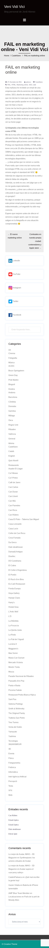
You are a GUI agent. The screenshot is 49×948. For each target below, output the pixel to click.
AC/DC (11, 366)
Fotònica (12, 767)
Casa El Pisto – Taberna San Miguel (23, 519)
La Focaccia (13, 626)
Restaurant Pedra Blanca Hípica (22, 695)
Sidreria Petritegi (15, 704)
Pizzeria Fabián (15, 690)
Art (9, 350)
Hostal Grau (13, 607)
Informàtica (13, 772)
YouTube (16, 274)
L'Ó (9, 616)
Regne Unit (13, 425)
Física (11, 758)
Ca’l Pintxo (13, 478)
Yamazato (12, 732)
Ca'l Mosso (13, 473)
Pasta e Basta (14, 686)
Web (10, 795)
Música (11, 363)
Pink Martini (13, 380)
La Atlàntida (13, 621)
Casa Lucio (13, 529)
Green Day (13, 375)
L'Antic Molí (13, 612)
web (34, 85)
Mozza (11, 672)
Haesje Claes (14, 598)
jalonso (28, 82)
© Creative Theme (9, 944)
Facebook (16, 315)
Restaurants (13, 465)
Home (6, 56)
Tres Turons (13, 722)
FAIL (9, 85)
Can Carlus (13, 487)
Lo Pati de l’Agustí (16, 639)
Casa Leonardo (15, 524)
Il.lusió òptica (13, 820)
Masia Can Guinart (16, 658)
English (11, 456)
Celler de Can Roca (16, 533)
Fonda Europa (14, 589)
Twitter (15, 301)
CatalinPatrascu (15, 877)
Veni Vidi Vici (14, 7)
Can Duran (13, 492)
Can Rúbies (13, 515)
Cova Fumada (14, 538)
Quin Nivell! (13, 461)
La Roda (12, 635)
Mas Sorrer (13, 653)
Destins (11, 389)
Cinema (11, 353)
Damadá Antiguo (15, 552)
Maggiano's (13, 649)
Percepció (12, 781)
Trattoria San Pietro (16, 718)
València (12, 434)
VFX (10, 790)
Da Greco (12, 542)
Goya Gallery (14, 593)
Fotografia (12, 358)
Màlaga (11, 416)
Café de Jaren (14, 482)
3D (9, 749)
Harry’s (11, 602)
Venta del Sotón (15, 727)
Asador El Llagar (15, 469)
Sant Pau (12, 699)
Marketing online (22, 85)
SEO (30, 85)
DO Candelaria (14, 561)
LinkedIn (16, 261)
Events (11, 754)
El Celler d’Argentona (17, 570)
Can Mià (12, 501)
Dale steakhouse (15, 547)
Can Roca (12, 510)
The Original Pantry (16, 713)
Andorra (11, 393)
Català (11, 451)
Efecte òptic (12, 834)
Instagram (16, 288)
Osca (10, 420)
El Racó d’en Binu (16, 579)
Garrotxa (12, 411)
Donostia (12, 406)
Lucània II (12, 644)
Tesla (10, 786)
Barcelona (12, 397)
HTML (14, 85)
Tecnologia (13, 741)
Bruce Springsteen (16, 371)
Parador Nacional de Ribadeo (21, 676)
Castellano (16, 56)
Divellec (11, 556)
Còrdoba (12, 402)
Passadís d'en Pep (16, 681)
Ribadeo (12, 429)
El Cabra (12, 565)
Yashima (12, 736)
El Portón (12, 575)
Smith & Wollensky (16, 709)
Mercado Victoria (15, 662)
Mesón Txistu (14, 667)
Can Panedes (14, 506)
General (11, 439)
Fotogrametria (14, 763)
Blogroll (11, 384)
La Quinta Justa (15, 630)
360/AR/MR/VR (15, 744)
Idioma (11, 443)
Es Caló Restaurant (16, 584)
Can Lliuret (13, 496)
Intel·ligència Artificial (17, 777)
